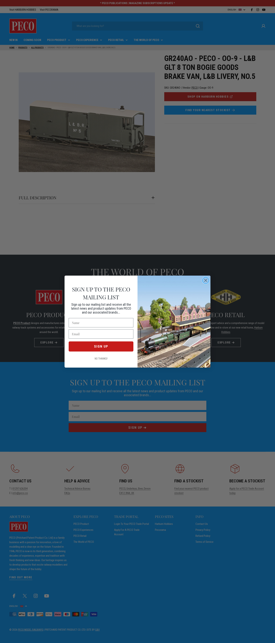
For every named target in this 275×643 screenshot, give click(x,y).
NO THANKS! (101, 358)
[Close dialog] (205, 280)
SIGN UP (101, 346)
